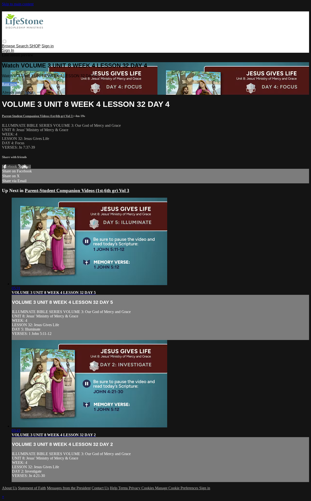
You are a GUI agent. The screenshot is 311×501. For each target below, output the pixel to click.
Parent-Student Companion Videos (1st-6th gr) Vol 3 (37, 116)
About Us (9, 488)
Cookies (148, 488)
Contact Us (100, 488)
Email (26, 166)
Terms (123, 488)
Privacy (135, 488)
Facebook (10, 166)
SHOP (35, 46)
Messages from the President (69, 488)
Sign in (48, 46)
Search (22, 46)
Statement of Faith (32, 488)
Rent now (9, 84)
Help (114, 488)
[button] (4, 41)
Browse (9, 46)
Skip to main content (18, 4)
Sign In (8, 50)
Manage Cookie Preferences (177, 488)
